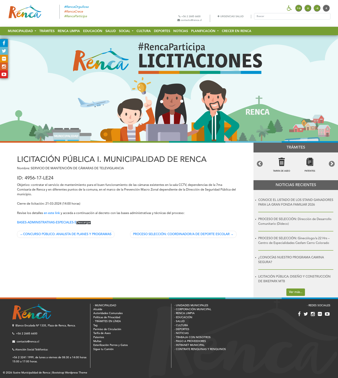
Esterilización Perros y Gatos (110, 345)
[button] (260, 164)
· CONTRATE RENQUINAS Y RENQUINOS (200, 349)
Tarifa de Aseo (102, 333)
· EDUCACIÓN (183, 317)
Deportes (162, 31)
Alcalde (97, 309)
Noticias (180, 31)
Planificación (203, 31)
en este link (52, 213)
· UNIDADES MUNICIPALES (191, 305)
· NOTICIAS (181, 333)
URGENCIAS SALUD (231, 16)
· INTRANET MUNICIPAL (189, 345)
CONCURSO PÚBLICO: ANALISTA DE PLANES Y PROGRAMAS (67, 234)
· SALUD (179, 321)
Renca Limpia (69, 31)
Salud (110, 31)
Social (125, 31)
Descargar (83, 222)
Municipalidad (21, 31)
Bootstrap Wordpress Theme (69, 373)
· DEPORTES (181, 329)
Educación (92, 31)
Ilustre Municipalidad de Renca (31, 373)
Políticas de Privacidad (106, 317)
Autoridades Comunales (108, 313)
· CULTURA (181, 325)
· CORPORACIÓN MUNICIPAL (192, 309)
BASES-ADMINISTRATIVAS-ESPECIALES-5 (46, 222)
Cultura (144, 31)
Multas (97, 341)
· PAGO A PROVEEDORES (190, 341)
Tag (95, 325)
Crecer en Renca (236, 31)
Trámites (47, 31)
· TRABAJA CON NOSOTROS (192, 337)
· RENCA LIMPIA (184, 313)
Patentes (98, 337)
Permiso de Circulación (107, 329)
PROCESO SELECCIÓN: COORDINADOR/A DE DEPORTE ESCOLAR (181, 234)
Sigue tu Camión (103, 349)
